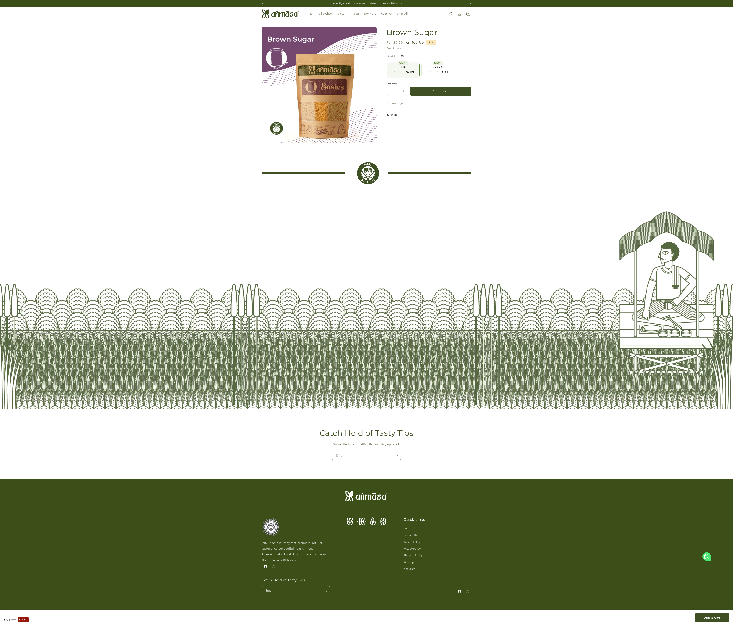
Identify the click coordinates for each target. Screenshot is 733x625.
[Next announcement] (470, 3)
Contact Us (410, 535)
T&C (406, 528)
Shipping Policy (413, 555)
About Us (409, 568)
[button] (342, 14)
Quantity (392, 84)
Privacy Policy (412, 548)
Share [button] (394, 115)
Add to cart (441, 91)
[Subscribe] (396, 455)
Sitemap (409, 562)
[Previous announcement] (263, 3)
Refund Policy (412, 541)
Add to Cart (712, 617)
